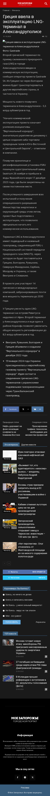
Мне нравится (38, 572)
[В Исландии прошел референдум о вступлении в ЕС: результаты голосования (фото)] (8, 678)
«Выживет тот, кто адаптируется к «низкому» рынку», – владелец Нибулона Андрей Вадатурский (32, 471)
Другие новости (28, 445)
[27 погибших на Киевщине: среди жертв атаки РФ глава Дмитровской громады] (8, 663)
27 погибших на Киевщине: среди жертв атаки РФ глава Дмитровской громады (31, 665)
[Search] (46, 4)
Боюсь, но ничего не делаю (18, 594)
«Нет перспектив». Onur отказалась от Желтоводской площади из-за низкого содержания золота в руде (32, 550)
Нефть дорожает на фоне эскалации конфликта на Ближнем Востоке (12, 430)
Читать (41, 578)
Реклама (25, 787)
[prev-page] (4, 563)
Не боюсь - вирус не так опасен (20, 610)
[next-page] (9, 563)
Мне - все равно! (13, 616)
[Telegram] (25, 777)
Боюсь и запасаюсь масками (18, 599)
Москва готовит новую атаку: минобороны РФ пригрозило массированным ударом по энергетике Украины (31, 647)
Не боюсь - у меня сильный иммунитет (23, 605)
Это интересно (11, 445)
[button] (4, 4)
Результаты (40, 622)
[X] (32, 777)
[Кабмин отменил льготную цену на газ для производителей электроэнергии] (10, 508)
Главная (6, 10)
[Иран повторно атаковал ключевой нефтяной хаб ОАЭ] (10, 455)
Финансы (16, 10)
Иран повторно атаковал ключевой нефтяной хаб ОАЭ (31, 455)
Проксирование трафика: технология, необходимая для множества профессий (36, 430)
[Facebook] (17, 777)
